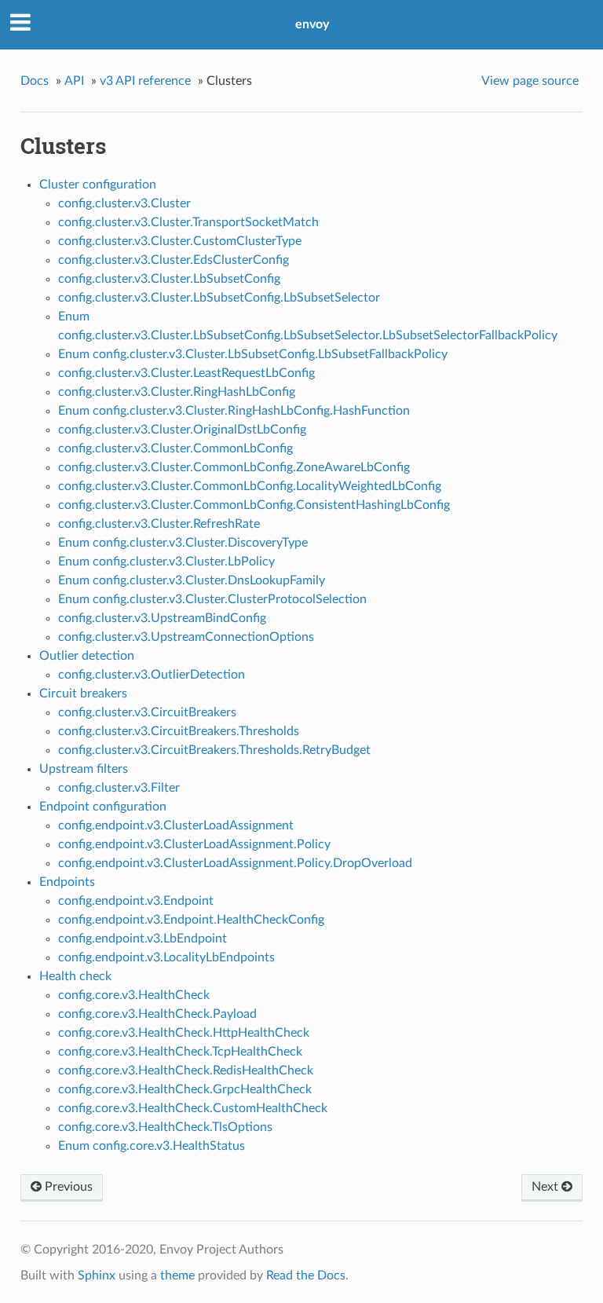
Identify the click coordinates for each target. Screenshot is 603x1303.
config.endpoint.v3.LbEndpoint (142, 938)
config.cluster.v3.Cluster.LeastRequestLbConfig (186, 373)
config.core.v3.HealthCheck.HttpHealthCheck (183, 1033)
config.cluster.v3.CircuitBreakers (147, 712)
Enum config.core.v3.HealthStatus (151, 1146)
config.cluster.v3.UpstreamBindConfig (162, 618)
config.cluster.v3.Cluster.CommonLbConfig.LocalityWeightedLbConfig (249, 486)
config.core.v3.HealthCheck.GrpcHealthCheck (185, 1089)
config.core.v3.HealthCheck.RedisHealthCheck (185, 1070)
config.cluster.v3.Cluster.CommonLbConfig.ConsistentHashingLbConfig (254, 505)
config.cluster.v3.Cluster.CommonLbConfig (175, 448)
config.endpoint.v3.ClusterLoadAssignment (176, 825)
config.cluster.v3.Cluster (124, 203)
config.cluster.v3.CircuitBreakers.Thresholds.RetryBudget (214, 750)
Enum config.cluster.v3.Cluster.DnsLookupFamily (191, 580)
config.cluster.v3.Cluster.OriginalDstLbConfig (182, 429)
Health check (75, 976)
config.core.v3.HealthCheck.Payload (157, 1014)
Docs (34, 81)
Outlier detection (86, 656)
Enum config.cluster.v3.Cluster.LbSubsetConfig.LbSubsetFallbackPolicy (253, 354)
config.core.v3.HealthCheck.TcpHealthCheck (180, 1051)
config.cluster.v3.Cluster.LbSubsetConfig (169, 279)
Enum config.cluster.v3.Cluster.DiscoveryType (183, 542)
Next (546, 1186)
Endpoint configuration (102, 806)
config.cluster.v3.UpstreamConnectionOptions (186, 637)
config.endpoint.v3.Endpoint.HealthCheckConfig (191, 919)
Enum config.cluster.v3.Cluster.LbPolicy (166, 561)
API (74, 81)
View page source (530, 81)
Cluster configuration (97, 184)
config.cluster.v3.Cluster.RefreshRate (159, 524)
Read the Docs (305, 1275)
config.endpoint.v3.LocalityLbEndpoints (166, 957)
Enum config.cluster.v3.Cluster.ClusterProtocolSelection (212, 599)
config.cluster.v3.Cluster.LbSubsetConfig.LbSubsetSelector (219, 297)
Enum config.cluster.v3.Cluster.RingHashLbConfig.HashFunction (234, 410)
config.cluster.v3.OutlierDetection (151, 674)
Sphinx (96, 1275)
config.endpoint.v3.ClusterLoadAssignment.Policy (194, 844)
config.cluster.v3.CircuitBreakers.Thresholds (178, 731)
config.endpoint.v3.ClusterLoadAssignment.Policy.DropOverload (235, 863)
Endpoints (67, 882)
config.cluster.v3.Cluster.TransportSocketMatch (188, 222)
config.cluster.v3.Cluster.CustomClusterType (180, 241)
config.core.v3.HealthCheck (134, 995)
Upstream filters (83, 769)
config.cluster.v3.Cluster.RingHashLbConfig (176, 392)
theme (177, 1275)
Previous (67, 1186)
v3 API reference (145, 81)
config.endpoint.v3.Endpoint (136, 901)
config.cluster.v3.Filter (119, 787)
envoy (312, 24)
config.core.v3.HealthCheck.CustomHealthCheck (192, 1108)
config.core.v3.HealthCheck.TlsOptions (165, 1127)
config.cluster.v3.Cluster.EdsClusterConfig (173, 260)
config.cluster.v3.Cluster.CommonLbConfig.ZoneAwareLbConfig (234, 467)
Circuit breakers (83, 693)
